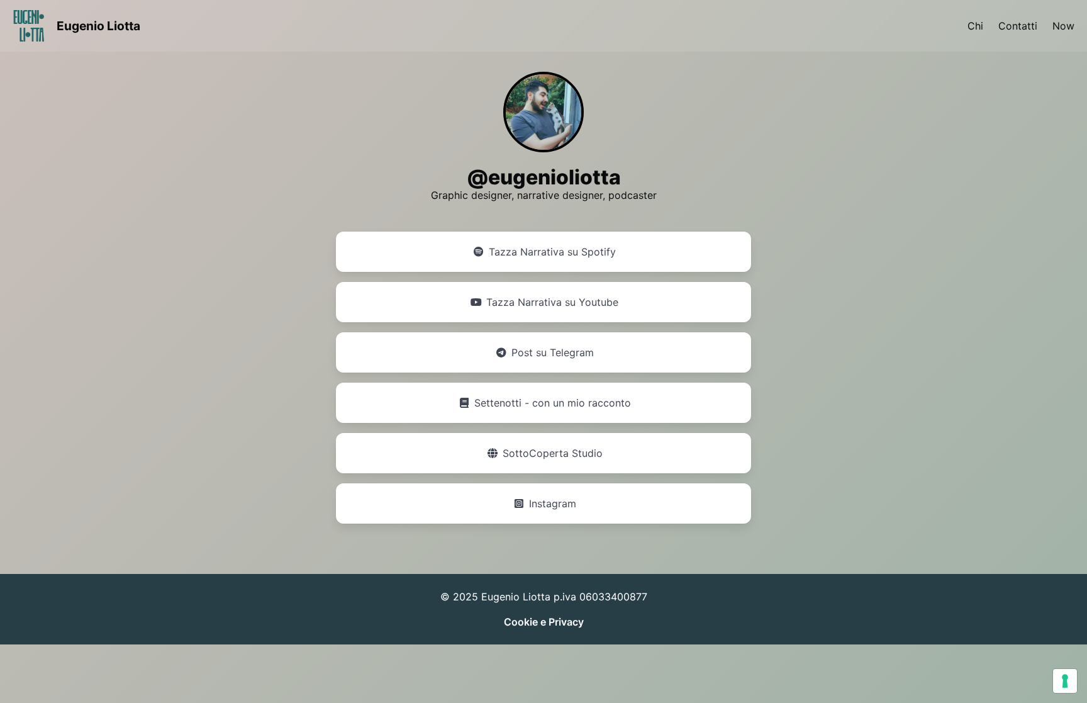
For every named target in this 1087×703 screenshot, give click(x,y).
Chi (975, 26)
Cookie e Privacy (544, 622)
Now (1063, 26)
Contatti (1017, 26)
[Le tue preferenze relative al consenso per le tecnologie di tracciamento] (1065, 681)
